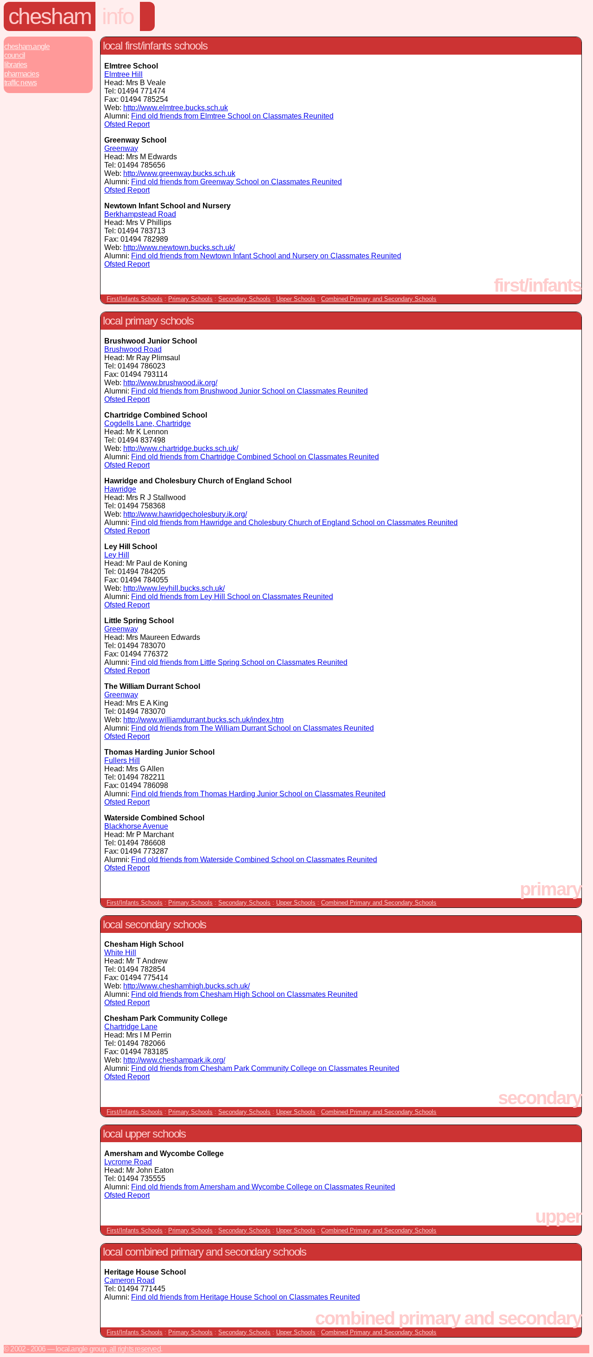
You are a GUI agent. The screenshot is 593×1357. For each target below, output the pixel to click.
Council (14, 55)
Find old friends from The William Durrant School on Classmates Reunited (252, 728)
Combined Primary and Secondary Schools (378, 298)
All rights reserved (135, 1349)
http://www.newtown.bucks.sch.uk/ (179, 247)
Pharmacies (21, 74)
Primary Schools (190, 298)
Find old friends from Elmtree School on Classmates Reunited (232, 116)
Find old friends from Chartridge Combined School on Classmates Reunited (255, 457)
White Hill (120, 953)
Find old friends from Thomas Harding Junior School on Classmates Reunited (258, 794)
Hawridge (120, 489)
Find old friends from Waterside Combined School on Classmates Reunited (254, 859)
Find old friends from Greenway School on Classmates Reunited (236, 182)
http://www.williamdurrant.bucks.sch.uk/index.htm (203, 720)
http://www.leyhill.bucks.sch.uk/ (174, 588)
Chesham (49, 16)
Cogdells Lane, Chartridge (147, 423)
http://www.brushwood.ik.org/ (170, 383)
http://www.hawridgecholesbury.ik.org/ (185, 514)
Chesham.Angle (27, 46)
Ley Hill (116, 555)
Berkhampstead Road (140, 214)
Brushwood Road (133, 349)
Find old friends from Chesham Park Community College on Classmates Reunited (265, 1068)
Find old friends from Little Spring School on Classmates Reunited (239, 662)
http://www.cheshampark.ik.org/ (174, 1060)
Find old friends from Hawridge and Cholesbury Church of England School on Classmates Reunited (294, 522)
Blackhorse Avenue (136, 826)
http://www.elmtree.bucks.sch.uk (175, 108)
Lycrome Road (128, 1162)
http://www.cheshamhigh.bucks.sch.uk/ (186, 986)
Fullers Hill (122, 760)
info (117, 16)
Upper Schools (295, 298)
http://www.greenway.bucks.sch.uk (179, 173)
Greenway (121, 148)
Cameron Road (129, 1280)
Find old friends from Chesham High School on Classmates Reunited (244, 994)
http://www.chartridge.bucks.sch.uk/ (180, 448)
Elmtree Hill (123, 74)
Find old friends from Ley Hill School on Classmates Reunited (232, 596)
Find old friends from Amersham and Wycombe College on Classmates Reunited (263, 1187)
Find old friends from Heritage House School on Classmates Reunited (245, 1297)
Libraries (15, 65)
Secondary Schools (244, 298)
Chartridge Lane (131, 1027)
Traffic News (20, 83)
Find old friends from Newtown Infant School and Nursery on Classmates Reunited (266, 256)
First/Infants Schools (135, 298)
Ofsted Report (127, 124)
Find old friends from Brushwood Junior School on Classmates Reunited (249, 391)
